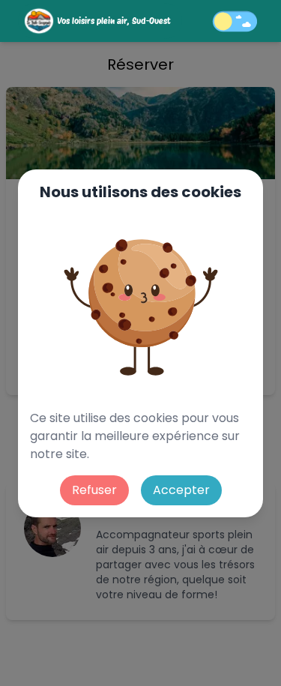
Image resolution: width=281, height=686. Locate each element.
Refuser (94, 490)
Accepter (181, 490)
